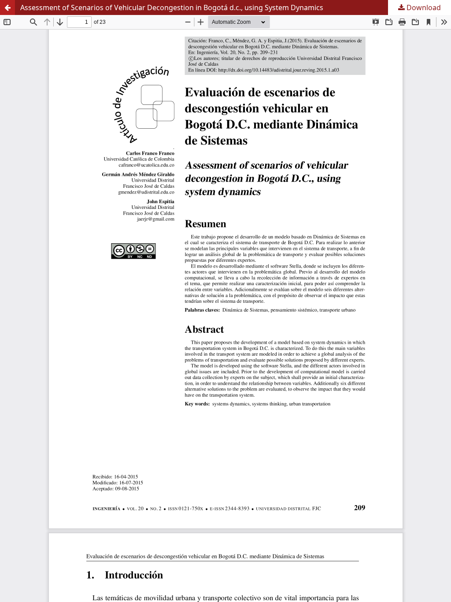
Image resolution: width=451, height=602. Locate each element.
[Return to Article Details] (7, 7)
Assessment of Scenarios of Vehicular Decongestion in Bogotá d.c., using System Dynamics (171, 7)
